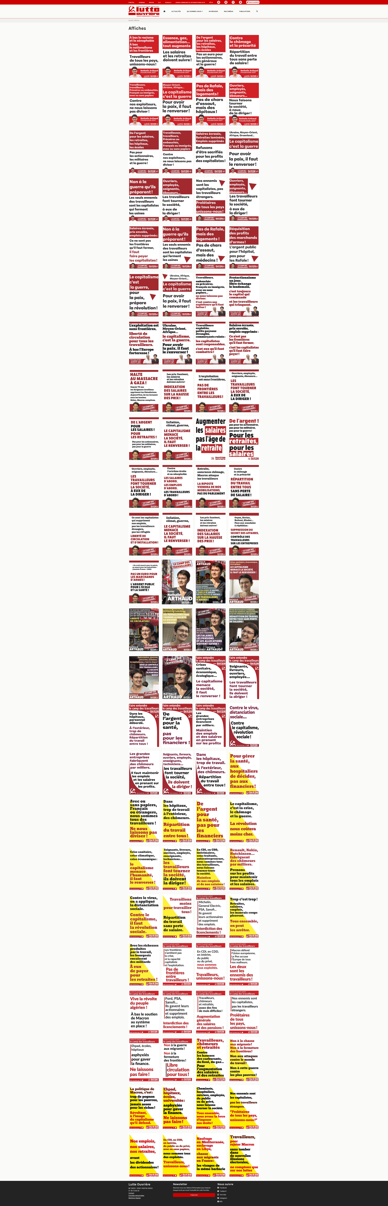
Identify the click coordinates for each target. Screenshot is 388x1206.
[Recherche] (257, 11)
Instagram (223, 1198)
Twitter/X (222, 1191)
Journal (142, 2)
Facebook (223, 1188)
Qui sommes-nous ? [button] (195, 11)
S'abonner (194, 1195)
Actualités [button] (176, 11)
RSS (220, 1201)
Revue (151, 2)
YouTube (222, 1195)
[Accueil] (164, 11)
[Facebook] (218, 2)
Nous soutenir (254, 2)
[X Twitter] (225, 2)
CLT (159, 2)
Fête (211, 2)
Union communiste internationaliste (190, 2)
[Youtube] (233, 2)
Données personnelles (136, 1196)
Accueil (131, 20)
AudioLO (168, 2)
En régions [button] (213, 11)
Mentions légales (135, 1198)
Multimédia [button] (228, 11)
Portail (131, 2)
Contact (131, 1193)
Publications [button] (244, 11)
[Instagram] (240, 2)
